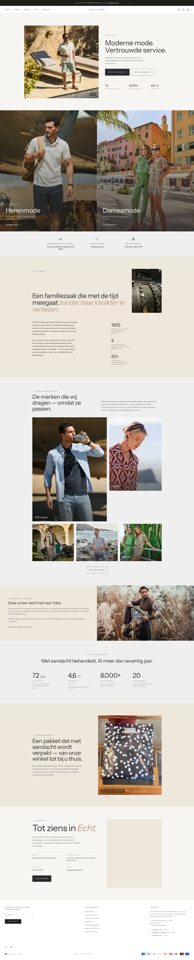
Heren (7, 9)
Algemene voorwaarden (92, 918)
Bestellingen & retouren (92, 928)
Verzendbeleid (89, 912)
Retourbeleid (89, 922)
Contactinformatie (90, 915)
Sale (36, 9)
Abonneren (13, 921)
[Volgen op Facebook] (6, 947)
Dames (17, 9)
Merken (27, 9)
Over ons (46, 9)
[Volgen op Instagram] (11, 947)
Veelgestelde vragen (91, 932)
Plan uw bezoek (41, 878)
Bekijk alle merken (97, 570)
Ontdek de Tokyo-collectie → (21, 627)
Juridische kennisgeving (92, 925)
